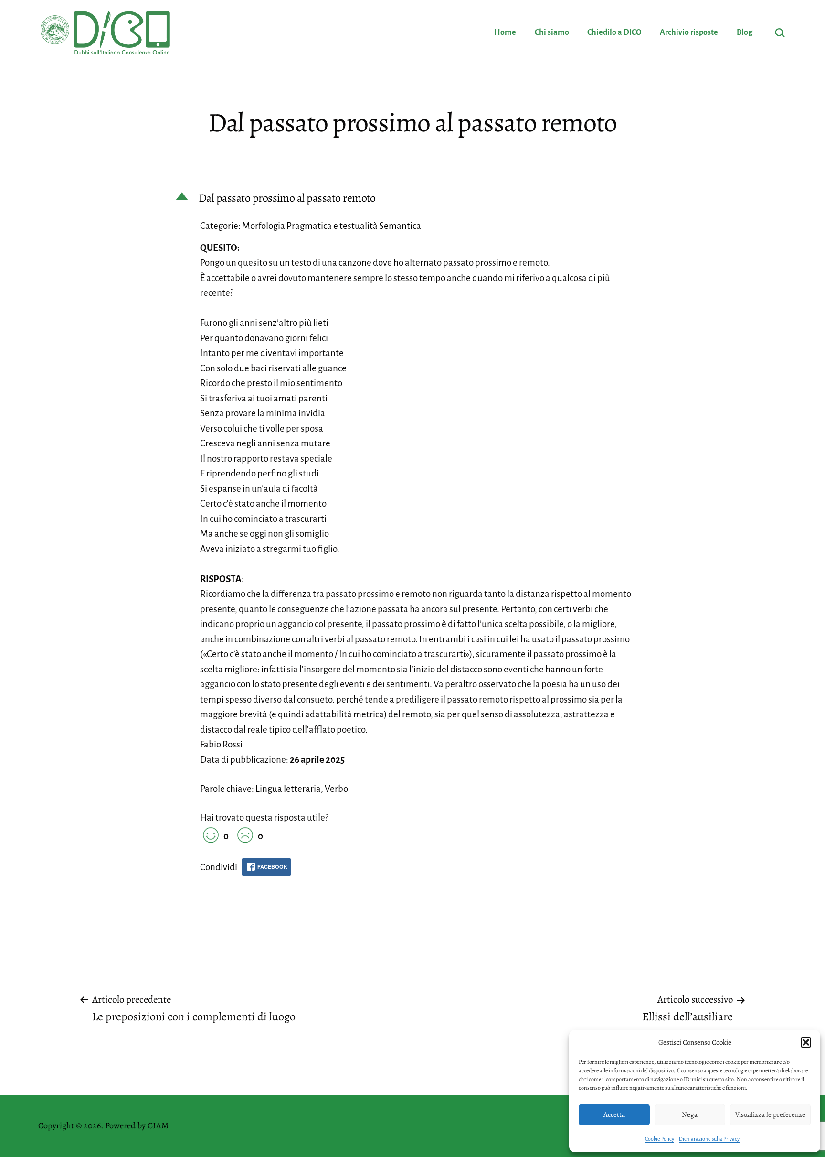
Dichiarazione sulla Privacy (709, 1139)
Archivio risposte (689, 32)
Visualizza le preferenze (770, 1114)
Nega (690, 1114)
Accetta (614, 1114)
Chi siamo (552, 32)
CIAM (158, 1125)
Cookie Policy (659, 1139)
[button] (806, 1042)
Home (505, 32)
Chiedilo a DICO (614, 32)
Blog (744, 32)
